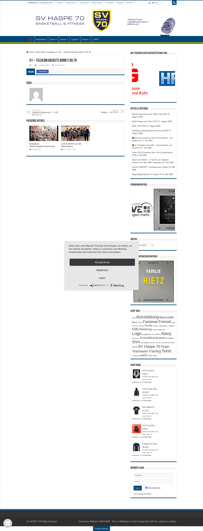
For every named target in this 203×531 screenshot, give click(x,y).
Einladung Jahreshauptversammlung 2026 (150, 131)
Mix (153, 334)
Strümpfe (171, 342)
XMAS (150, 356)
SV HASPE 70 (32, 521)
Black (134, 322)
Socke (152, 342)
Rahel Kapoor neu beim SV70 (144, 121)
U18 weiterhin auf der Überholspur (71, 145)
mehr (102, 277)
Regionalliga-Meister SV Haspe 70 (146, 174)
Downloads (71, 3)
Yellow (155, 356)
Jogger (155, 326)
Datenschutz (97, 3)
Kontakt (129, 3)
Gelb (173, 322)
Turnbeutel (136, 356)
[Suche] (174, 2)
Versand (149, 379)
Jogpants (171, 326)
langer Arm (161, 330)
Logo (136, 333)
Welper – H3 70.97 (110, 111)
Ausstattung (147, 316)
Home (31, 52)
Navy (166, 333)
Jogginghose (163, 326)
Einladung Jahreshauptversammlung (42, 145)
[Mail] (153, 3)
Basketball (40, 39)
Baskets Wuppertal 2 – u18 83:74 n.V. (45, 112)
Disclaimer (109, 3)
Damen (63, 39)
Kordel (154, 330)
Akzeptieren (102, 262)
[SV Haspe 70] (101, 20)
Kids (135, 329)
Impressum (84, 3)
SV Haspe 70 (149, 346)
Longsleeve (147, 334)
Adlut (134, 318)
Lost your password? (142, 494)
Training (155, 351)
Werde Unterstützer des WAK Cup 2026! (149, 114)
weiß (143, 355)
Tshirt (166, 351)
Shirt (136, 342)
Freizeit (164, 322)
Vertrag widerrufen (101, 529)
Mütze (158, 334)
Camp (140, 322)
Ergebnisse (52, 52)
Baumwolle (166, 317)
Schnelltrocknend (152, 337)
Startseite (30, 39)
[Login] (156, 3)
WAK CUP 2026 (139, 126)
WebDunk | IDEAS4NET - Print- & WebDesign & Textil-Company (117, 521)
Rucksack (135, 338)
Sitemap (120, 3)
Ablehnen (102, 270)
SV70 (134, 347)
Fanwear (150, 321)
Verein (59, 3)
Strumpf (164, 342)
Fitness (85, 39)
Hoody (148, 325)
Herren (52, 39)
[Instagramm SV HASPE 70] (149, 3)
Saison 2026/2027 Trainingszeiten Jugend (150, 167)
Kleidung (145, 329)
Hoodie (141, 326)
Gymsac (135, 326)
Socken (158, 342)
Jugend (74, 39)
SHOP (96, 39)
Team (165, 347)
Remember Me (153, 488)
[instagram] (146, 3)
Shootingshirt (145, 342)
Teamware (140, 351)
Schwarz (169, 338)
